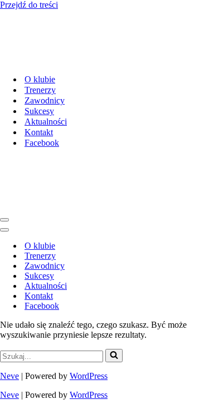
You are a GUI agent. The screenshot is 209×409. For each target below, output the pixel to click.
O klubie (40, 79)
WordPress (89, 376)
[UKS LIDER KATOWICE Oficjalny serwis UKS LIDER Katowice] (86, 60)
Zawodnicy (45, 100)
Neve (9, 376)
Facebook (42, 142)
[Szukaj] (114, 355)
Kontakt (39, 132)
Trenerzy (40, 90)
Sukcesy (39, 111)
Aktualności (46, 121)
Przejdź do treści (29, 4)
